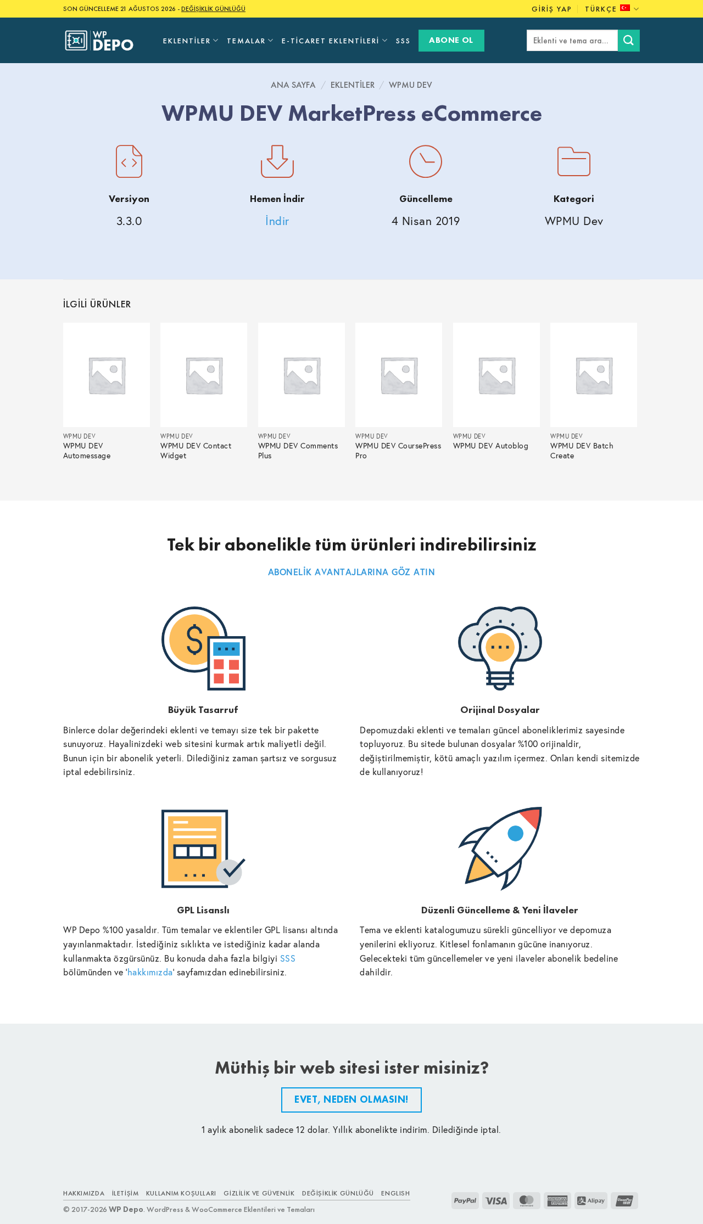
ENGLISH (395, 1193)
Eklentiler (187, 41)
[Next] (636, 402)
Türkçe (601, 9)
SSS (403, 41)
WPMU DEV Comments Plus (298, 451)
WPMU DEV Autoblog (491, 446)
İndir (277, 221)
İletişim (125, 1193)
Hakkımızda (83, 1193)
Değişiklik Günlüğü (338, 1193)
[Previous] (63, 402)
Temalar (246, 41)
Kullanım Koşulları (181, 1193)
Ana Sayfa (293, 85)
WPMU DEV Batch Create (581, 451)
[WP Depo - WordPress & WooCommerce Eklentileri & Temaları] (105, 41)
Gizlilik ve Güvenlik (259, 1193)
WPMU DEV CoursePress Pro (398, 451)
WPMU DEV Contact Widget (195, 451)
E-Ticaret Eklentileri (331, 41)
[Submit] (629, 40)
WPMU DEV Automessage (87, 451)
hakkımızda (150, 972)
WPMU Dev (410, 85)
